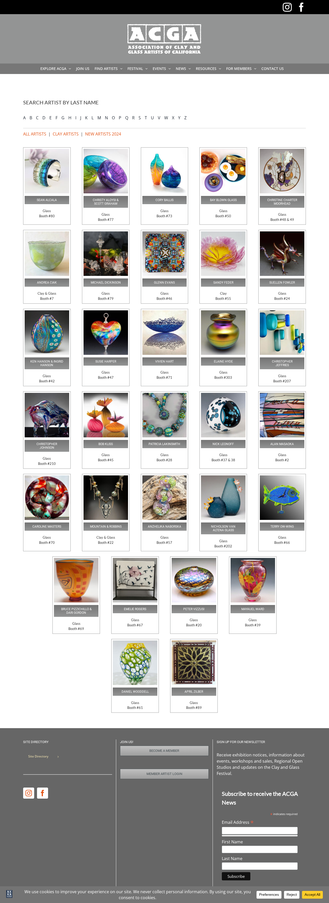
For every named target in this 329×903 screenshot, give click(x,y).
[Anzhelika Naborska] (164, 477)
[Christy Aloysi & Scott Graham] (106, 151)
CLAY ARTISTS (66, 134)
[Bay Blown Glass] (223, 151)
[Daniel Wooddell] (135, 642)
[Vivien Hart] (164, 312)
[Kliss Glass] (106, 395)
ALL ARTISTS (34, 134)
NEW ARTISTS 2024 (103, 134)
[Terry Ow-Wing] (282, 477)
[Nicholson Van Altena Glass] (223, 477)
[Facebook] (42, 793)
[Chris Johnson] (47, 395)
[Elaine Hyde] (223, 312)
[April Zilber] (194, 642)
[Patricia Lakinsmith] (164, 395)
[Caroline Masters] (47, 477)
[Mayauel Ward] (253, 560)
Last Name (232, 858)
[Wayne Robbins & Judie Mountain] (106, 477)
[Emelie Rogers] (135, 560)
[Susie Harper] (106, 312)
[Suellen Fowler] (282, 233)
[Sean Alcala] (47, 151)
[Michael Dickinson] (106, 233)
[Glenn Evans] (164, 233)
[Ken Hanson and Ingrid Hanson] (47, 312)
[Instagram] (28, 793)
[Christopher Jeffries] (282, 312)
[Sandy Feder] (223, 233)
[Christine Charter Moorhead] (282, 151)
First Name (232, 842)
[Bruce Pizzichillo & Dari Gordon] (76, 560)
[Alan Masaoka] (282, 395)
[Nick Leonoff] (223, 395)
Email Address (238, 822)
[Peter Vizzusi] (194, 560)
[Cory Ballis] (164, 151)
